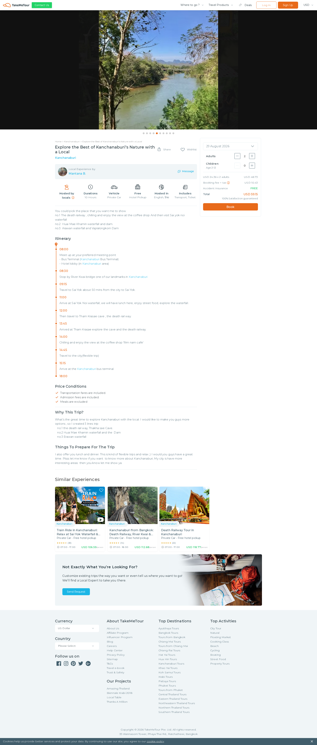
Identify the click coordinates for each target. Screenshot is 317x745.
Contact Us (42, 5)
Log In (266, 5)
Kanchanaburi (90, 259)
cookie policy (155, 741)
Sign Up (288, 5)
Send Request (76, 591)
